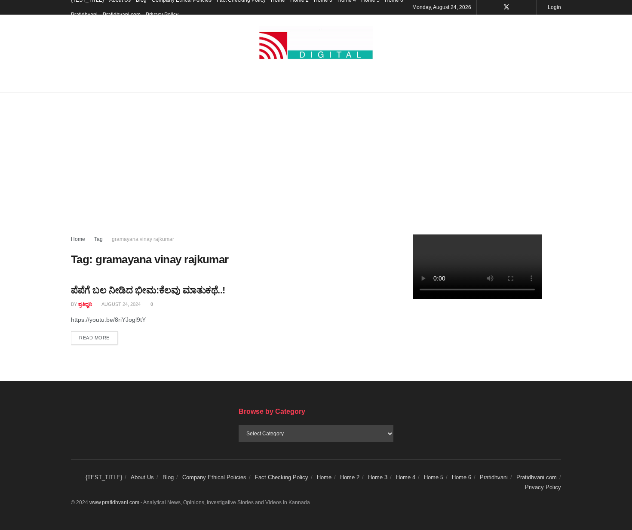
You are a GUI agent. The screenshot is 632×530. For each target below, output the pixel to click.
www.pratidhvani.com (114, 502)
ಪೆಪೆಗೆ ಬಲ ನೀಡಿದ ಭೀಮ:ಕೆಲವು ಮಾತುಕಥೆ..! (148, 290)
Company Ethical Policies (214, 477)
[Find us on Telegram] (528, 7)
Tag (98, 239)
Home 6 (461, 477)
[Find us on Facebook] (495, 7)
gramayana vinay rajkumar (143, 239)
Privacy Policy (162, 15)
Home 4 (405, 477)
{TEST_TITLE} (104, 477)
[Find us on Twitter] (506, 7)
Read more (98, 337)
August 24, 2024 (121, 304)
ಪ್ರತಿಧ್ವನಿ (85, 304)
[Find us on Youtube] (517, 7)
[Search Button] (558, 81)
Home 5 (433, 477)
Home (78, 239)
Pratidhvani (84, 15)
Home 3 (377, 477)
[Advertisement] (316, 157)
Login (553, 7)
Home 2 (349, 477)
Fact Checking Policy (281, 477)
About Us (142, 477)
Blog (168, 477)
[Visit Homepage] (316, 43)
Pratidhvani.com (122, 15)
